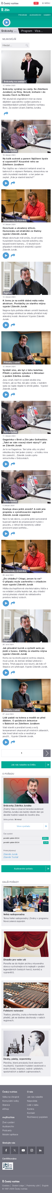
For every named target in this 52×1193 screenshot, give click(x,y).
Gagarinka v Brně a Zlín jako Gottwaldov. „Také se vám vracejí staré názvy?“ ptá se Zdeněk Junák (25, 442)
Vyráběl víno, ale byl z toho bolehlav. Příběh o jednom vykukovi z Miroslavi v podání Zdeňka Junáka (23, 373)
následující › (47, 753)
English (45, 1186)
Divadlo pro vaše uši (14, 959)
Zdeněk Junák (10, 854)
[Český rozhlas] (9, 3)
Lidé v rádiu (33, 1105)
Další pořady (10, 882)
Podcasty (7, 1130)
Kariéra (30, 1109)
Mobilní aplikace (10, 1134)
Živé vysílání (8, 1122)
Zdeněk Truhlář (10, 857)
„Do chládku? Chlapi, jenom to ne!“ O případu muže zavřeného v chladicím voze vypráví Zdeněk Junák (24, 581)
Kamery (47, 15)
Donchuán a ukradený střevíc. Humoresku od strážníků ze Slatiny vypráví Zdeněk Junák (22, 231)
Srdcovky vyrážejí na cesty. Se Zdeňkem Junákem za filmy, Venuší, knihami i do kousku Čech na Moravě (25, 92)
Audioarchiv (35, 15)
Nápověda (32, 1101)
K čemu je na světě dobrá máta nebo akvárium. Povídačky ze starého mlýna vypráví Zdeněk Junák (24, 303)
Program (22, 15)
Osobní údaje (18, 1186)
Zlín (46, 843)
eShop (5, 1109)
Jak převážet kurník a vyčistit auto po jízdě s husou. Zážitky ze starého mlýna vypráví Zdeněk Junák (25, 651)
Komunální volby (10, 1101)
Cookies (5, 1186)
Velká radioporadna (14, 914)
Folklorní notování (13, 1010)
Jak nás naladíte (35, 1097)
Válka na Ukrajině (10, 1097)
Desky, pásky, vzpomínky (17, 1059)
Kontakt (31, 1113)
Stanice (6, 1105)
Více (39, 30)
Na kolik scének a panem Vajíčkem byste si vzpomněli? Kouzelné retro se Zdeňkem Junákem (25, 161)
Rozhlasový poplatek (37, 1117)
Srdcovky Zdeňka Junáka (17, 805)
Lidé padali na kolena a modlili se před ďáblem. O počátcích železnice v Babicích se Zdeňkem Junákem (24, 720)
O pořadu (8, 774)
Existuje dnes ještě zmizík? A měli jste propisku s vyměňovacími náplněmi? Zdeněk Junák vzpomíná (24, 512)
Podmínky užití (33, 1186)
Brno (45, 838)
